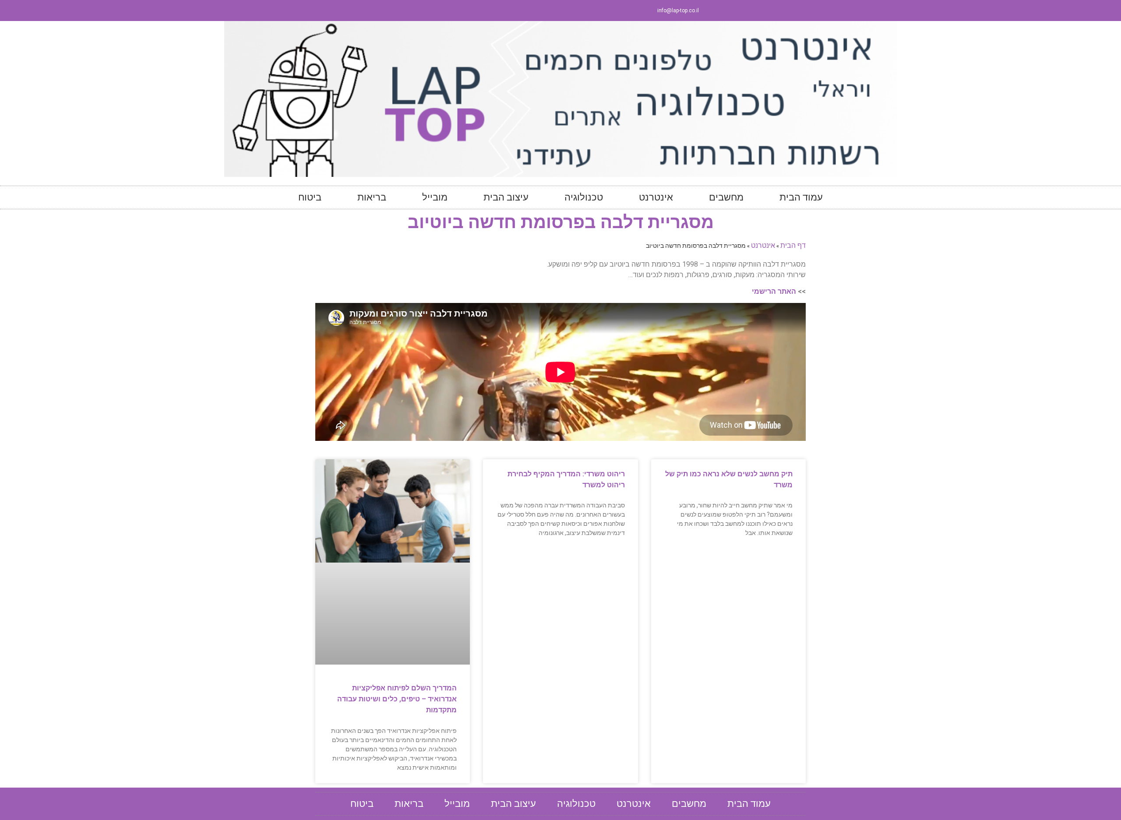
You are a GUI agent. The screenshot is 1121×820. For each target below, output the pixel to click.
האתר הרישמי (774, 291)
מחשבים (726, 197)
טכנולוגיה (583, 197)
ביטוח (309, 197)
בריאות (371, 197)
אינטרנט (656, 197)
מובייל (435, 197)
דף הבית (793, 245)
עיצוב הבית (506, 197)
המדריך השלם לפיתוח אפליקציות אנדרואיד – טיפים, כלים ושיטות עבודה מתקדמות (397, 699)
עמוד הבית (801, 197)
